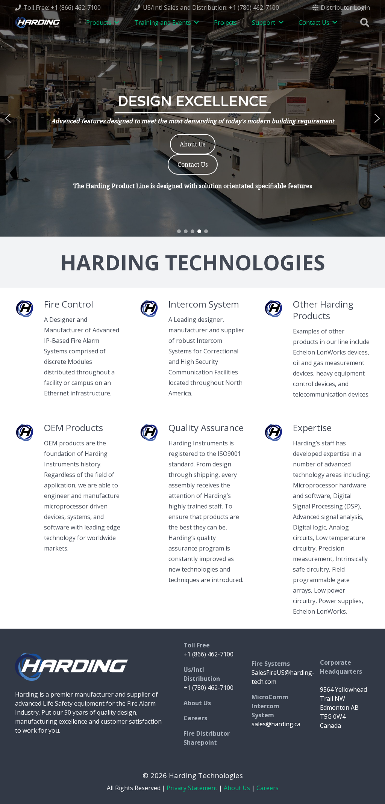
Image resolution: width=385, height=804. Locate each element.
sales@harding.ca (276, 724)
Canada (330, 725)
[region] (192, 118)
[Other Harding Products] (278, 310)
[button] (8, 118)
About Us (237, 788)
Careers (267, 788)
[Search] (364, 22)
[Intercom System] (153, 310)
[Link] (37, 22)
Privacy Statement (192, 788)
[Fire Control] (29, 310)
